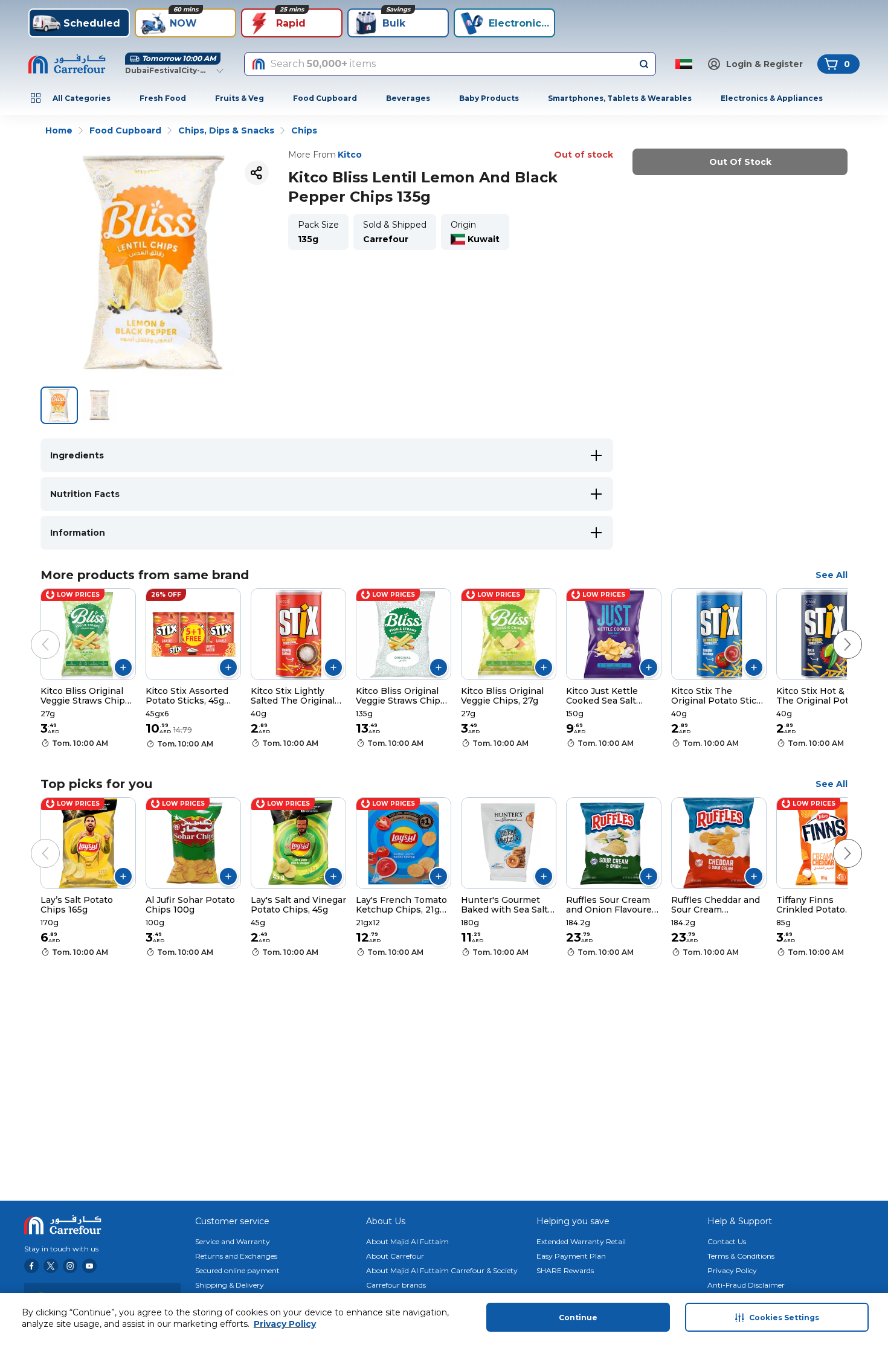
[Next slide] (835, 632)
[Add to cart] (123, 667)
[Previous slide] (33, 632)
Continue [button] (578, 1317)
